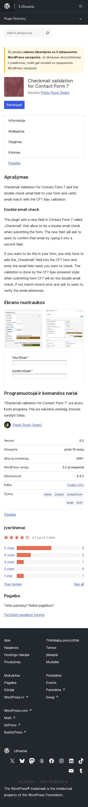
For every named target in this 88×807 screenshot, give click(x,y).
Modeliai (52, 662)
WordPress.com (18, 710)
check (47, 494)
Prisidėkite (54, 675)
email (70, 502)
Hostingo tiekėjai (16, 655)
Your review (13, 584)
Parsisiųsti (14, 105)
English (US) (76, 485)
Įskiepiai (52, 655)
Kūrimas (14, 152)
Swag (52, 697)
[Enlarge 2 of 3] (78, 315)
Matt (10, 718)
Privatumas (12, 662)
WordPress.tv (16, 697)
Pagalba (14, 163)
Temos (51, 648)
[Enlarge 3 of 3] (78, 357)
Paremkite (55, 690)
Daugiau (10, 514)
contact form (74, 494)
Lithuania (20, 751)
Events (51, 683)
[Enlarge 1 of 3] (37, 315)
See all (79, 584)
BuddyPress (15, 732)
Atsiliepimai (16, 131)
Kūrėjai (9, 690)
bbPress (12, 725)
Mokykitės (12, 675)
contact (59, 494)
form (79, 502)
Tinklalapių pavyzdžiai (62, 640)
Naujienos (11, 648)
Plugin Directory (15, 18)
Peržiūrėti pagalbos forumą (24, 615)
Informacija (16, 120)
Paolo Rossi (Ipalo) (55, 93)
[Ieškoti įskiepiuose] (47, 33)
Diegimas (15, 142)
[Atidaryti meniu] (81, 6)
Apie (7, 640)
